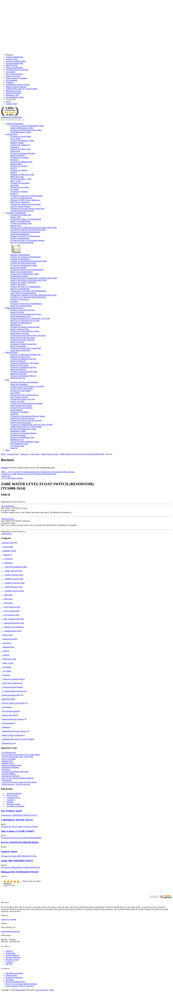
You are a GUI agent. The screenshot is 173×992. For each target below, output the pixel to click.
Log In (8, 102)
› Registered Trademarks (10, 767)
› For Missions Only (8, 752)
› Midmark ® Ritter (8, 551)
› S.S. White (6, 671)
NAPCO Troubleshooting (20, 238)
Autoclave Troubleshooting (16, 61)
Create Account (11, 104)
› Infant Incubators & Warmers (12, 719)
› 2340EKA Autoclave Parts (13, 583)
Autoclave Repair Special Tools (22, 211)
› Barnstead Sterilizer (9, 639)
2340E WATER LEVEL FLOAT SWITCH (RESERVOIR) (82, 454)
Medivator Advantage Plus (20, 357)
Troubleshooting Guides (19, 276)
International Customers (14, 973)
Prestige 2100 (15, 217)
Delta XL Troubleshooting (20, 289)
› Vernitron (5, 675)
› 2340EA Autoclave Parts (12, 575)
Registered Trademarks (14, 977)
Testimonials (10, 953)
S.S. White (14, 189)
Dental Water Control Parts (20, 350)
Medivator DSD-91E (18, 369)
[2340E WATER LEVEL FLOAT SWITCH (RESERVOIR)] (28, 474)
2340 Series (35, 454)
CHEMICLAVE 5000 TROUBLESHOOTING (28, 297)
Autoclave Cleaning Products (21, 198)
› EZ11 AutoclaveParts (10, 611)
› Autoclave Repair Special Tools (13, 691)
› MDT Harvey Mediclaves (11, 683)
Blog (7, 450)
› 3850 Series (7, 599)
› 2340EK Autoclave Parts (12, 579)
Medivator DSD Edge (18, 374)
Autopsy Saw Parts (13, 76)
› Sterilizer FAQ (7, 761)
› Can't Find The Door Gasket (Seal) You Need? (19, 782)
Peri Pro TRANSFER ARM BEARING (20, 842)
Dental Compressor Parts (19, 329)
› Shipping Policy (7, 763)
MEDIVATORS (12, 65)
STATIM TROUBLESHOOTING (23, 263)
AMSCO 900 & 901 (18, 284)
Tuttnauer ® (14, 147)
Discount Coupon (12, 959)
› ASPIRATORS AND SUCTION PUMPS (17, 739)
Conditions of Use (13, 798)
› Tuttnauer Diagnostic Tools (12, 623)
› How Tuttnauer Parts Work (12, 619)
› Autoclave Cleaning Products (13, 679)
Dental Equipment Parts (14, 63)
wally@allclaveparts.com (10, 931)
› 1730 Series (7, 559)
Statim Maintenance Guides (20, 132)
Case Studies (10, 72)
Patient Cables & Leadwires (16, 87)
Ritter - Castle (15, 181)
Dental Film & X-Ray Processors (22, 338)
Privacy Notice (12, 796)
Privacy (45, 990)
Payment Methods (12, 955)
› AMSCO (5, 655)
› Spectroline (6, 667)
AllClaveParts (20, 990)
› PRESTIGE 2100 (8, 659)
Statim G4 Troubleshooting (20, 221)
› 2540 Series (7, 595)
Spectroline (14, 185)
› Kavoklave (6, 643)
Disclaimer (10, 980)
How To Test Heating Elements (22, 242)
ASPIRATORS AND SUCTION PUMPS (21, 89)
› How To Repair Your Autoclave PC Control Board (20, 755)
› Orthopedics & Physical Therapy (13, 731)
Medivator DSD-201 (18, 361)
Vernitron (13, 194)
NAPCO (13, 168)
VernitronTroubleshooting (19, 234)
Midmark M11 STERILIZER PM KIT (19, 872)
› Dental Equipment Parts (10, 695)
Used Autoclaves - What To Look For (20, 986)
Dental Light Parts (17, 342)
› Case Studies (6, 707)
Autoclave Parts (11, 59)
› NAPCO (5, 651)
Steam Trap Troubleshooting (20, 306)
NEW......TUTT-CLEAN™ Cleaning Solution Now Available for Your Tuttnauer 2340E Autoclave (38, 472)
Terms (51, 990)
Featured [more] (9, 851)
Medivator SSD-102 (17, 378)
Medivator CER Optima (19, 365)
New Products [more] (11, 811)
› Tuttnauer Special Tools (11, 631)
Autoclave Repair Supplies (20, 206)
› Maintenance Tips (8, 743)
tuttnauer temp (15, 225)
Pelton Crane (15, 151)
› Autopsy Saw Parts (8, 715)
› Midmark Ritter (7, 647)
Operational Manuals (13, 93)
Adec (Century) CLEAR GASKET (17, 831)
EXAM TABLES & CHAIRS (17, 70)
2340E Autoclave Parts (49, 454)
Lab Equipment (11, 80)
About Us (14, 448)
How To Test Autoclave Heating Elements (21, 984)
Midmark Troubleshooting (20, 255)
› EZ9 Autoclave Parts (10, 615)
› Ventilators (5, 727)
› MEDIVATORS (7, 699)
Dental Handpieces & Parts (20, 316)
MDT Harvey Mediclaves (20, 202)
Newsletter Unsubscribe (15, 806)
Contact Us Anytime (8, 919)
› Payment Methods (8, 774)
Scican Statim (15, 138)
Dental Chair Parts (17, 312)
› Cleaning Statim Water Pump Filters (15, 772)
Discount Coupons (14, 804)
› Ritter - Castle (7, 663)
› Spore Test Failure (8, 759)
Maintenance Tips (12, 95)
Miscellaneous (15, 325)
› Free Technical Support (10, 711)
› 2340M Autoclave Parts (11, 587)
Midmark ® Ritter (17, 143)
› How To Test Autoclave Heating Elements (17, 778)
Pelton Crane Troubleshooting (21, 272)
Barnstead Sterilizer (17, 155)
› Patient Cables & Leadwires (12, 735)
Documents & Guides (18, 267)
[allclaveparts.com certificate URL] (160, 898)
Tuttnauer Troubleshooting (20, 259)
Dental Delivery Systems (19, 333)
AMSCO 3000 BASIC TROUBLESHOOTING (28, 280)
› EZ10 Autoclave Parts (10, 607)
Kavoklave (14, 160)
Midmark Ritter (16, 164)
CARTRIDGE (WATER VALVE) (17, 820)
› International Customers (10, 776)
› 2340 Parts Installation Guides (14, 567)
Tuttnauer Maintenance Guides (21, 128)
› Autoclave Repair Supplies (12, 687)
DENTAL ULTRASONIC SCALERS (24, 321)
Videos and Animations (14, 68)
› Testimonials (6, 780)
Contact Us (11, 800)
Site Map (10, 802)
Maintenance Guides (13, 91)
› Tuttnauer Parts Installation (12, 627)
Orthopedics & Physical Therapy (18, 85)
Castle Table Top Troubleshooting (23, 293)
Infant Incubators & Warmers (16, 78)
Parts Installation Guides (15, 97)
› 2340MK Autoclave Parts (12, 591)
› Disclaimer (5, 769)
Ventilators (10, 82)
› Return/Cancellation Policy (11, 765)
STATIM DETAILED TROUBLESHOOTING (28, 230)
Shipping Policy (12, 975)
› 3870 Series (7, 603)
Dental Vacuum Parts (18, 346)
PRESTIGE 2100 (17, 177)
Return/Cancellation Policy (16, 982)
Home (3, 454)
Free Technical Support (14, 74)
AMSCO (13, 172)
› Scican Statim (7, 547)
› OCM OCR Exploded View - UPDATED (17, 757)
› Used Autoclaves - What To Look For (15, 784)
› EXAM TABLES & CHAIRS (13, 703)
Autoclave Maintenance (14, 57)
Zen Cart (39, 990)
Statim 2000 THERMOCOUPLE (17, 860)
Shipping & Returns (14, 793)
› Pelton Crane (7, 635)
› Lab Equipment (7, 723)
